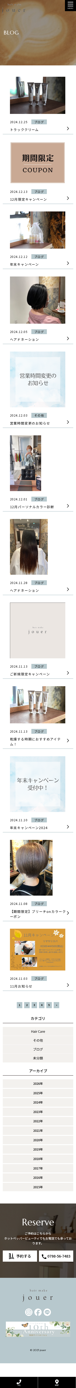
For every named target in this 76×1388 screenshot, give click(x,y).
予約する (23, 1256)
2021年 (38, 1130)
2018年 (38, 1158)
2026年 (38, 1083)
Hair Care (38, 1031)
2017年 (38, 1168)
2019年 (38, 1149)
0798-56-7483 (58, 1256)
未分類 (38, 1058)
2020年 (38, 1140)
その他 (38, 1040)
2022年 (38, 1121)
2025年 (38, 1093)
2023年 (38, 1111)
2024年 (38, 1102)
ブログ (38, 1049)
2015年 (38, 1187)
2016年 (38, 1177)
